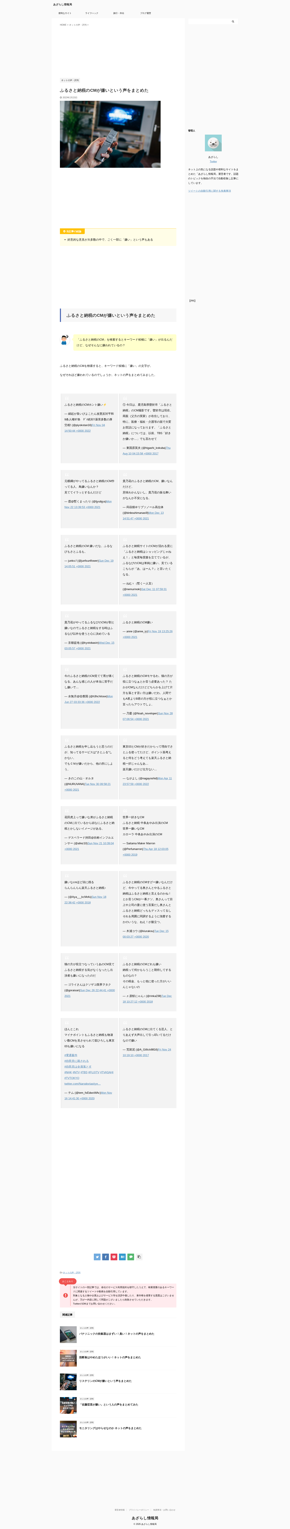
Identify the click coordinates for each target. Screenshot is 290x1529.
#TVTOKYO (71, 1078)
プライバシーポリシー (139, 1510)
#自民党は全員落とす (78, 1066)
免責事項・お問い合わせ (164, 1510)
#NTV (76, 1072)
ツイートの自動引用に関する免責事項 (209, 190)
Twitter (213, 161)
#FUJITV (93, 1072)
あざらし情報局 (62, 4)
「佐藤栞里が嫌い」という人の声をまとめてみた (108, 1404)
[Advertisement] (118, 51)
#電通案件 (70, 1055)
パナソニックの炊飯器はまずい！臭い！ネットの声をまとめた (116, 1333)
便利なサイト (64, 13)
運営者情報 (120, 1510)
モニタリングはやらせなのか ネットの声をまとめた (110, 1428)
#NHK (68, 1072)
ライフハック (91, 13)
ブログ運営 (145, 13)
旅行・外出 (118, 13)
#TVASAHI (106, 1072)
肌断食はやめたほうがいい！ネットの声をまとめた (110, 1357)
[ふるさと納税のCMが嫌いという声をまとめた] (122, 1257)
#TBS (84, 1072)
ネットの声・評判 (71, 1272)
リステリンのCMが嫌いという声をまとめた (105, 1380)
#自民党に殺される (76, 1061)
